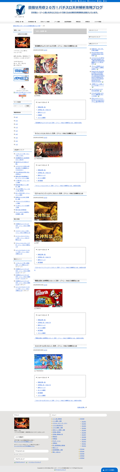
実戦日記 (78, 21)
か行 (17, 120)
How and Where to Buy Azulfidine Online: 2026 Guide (97, 54)
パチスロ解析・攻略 (58, 427)
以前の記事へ (81, 407)
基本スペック (42, 112)
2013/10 (84, 441)
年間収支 (55, 438)
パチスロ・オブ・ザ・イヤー (60, 423)
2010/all (82, 453)
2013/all (82, 418)
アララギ (23, 278)
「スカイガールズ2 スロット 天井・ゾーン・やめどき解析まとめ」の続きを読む (58, 400)
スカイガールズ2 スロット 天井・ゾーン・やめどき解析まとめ (56, 346)
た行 (17, 127)
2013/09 (84, 439)
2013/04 (84, 428)
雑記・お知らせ (56, 452)
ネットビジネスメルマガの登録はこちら (24, 446)
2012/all (82, 449)
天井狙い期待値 (56, 432)
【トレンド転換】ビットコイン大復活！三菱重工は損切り (98, 67)
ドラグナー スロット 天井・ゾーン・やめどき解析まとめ (23, 231)
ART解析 (40, 180)
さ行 (45, 50)
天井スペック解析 (45, 21)
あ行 (17, 117)
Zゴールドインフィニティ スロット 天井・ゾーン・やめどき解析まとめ (59, 193)
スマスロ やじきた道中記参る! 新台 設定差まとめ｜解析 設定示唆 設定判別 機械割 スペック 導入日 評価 (98, 60)
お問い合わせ (82, 1)
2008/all (82, 458)
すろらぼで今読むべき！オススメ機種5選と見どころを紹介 (98, 94)
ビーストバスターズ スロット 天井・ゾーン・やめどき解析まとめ (22, 237)
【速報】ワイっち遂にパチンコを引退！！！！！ (98, 84)
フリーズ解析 (42, 117)
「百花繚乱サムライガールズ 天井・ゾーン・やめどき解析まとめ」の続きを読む (58, 122)
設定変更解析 (68, 21)
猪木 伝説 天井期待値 (21, 209)
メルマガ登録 (97, 21)
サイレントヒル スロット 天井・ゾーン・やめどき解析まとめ (55, 133)
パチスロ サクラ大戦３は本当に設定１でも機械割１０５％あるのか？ (22, 168)
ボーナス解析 (42, 178)
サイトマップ (92, 1)
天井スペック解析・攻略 (59, 430)
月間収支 (87, 21)
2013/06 (84, 432)
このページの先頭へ (110, 470)
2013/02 (84, 423)
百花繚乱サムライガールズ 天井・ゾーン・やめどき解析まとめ (56, 46)
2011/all (82, 451)
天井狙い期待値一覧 (58, 434)
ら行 (17, 144)
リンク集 (74, 1)
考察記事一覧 (42, 107)
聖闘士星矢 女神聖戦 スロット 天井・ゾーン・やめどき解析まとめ (57, 280)
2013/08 (84, 437)
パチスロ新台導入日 (58, 425)
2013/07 (84, 435)
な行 (17, 131)
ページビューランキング (34, 462)
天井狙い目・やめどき (44, 109)
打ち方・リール (56, 441)
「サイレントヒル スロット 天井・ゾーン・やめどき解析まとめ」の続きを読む (57, 185)
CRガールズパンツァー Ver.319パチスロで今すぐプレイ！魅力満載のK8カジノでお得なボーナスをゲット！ (98, 101)
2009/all (82, 455)
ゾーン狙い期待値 (57, 418)
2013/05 (84, 430)
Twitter (100, 1)
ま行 (17, 137)
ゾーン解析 (57, 21)
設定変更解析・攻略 (58, 449)
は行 (17, 134)
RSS (106, 1)
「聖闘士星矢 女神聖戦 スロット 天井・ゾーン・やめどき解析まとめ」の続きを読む (59, 338)
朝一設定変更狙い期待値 (59, 445)
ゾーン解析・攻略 (57, 421)
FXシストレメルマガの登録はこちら (23, 441)
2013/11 (84, 443)
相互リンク (55, 447)
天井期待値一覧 (32, 21)
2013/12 (84, 446)
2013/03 (84, 426)
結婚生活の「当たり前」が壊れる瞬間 (98, 49)
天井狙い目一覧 (19, 21)
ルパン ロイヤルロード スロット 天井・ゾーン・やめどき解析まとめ (23, 252)
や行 (17, 141)
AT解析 (40, 115)
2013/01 (84, 421)
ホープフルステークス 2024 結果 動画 (97, 90)
